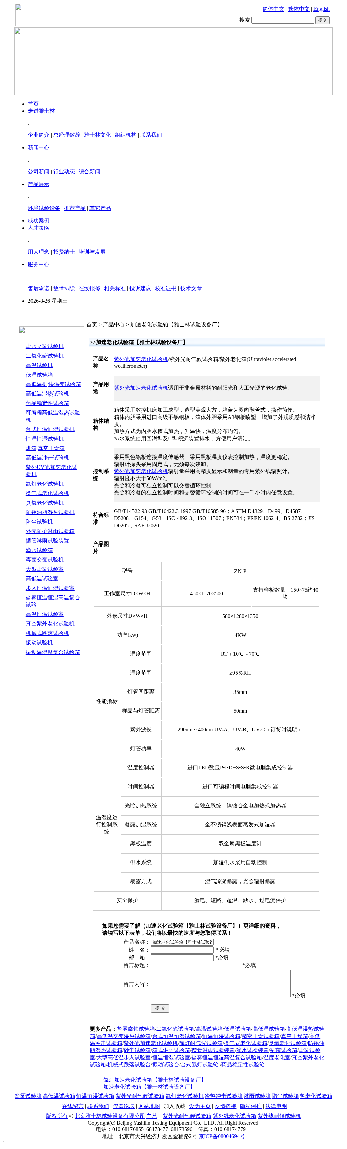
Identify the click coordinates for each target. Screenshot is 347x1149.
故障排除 (64, 288)
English (321, 9)
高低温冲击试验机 (47, 458)
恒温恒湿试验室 (171, 1057)
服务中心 (38, 264)
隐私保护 (251, 1106)
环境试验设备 (44, 208)
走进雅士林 (41, 111)
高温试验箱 (209, 1029)
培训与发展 (92, 252)
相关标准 (115, 288)
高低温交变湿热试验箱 (124, 1036)
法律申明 (276, 1106)
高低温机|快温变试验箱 (53, 384)
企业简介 (38, 135)
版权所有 (57, 1116)
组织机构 (126, 135)
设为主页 (200, 1106)
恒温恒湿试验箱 (221, 1036)
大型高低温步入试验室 (124, 1057)
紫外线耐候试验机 (279, 1116)
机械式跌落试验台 (129, 1064)
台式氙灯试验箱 (200, 1064)
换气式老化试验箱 (245, 1043)
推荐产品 (75, 208)
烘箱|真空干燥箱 (45, 448)
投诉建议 (140, 288)
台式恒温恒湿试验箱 (176, 1036)
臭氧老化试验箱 (288, 1043)
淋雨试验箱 (257, 1096)
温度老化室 (276, 1057)
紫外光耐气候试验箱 (140, 1096)
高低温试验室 (42, 578)
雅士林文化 (97, 135)
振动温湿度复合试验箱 (53, 652)
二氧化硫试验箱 (175, 1029)
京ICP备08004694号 (222, 1136)
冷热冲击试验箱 (224, 1096)
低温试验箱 (39, 375)
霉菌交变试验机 (45, 559)
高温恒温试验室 (45, 614)
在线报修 (89, 288)
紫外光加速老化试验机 (141, 359)
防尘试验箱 (285, 1096)
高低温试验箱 (268, 1029)
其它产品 (100, 208)
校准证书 (166, 288)
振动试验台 (165, 1064)
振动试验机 (39, 642)
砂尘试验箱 (137, 1050)
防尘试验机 (39, 522)
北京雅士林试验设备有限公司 (110, 1116)
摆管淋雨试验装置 (47, 541)
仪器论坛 (124, 1106)
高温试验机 (39, 365)
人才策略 (38, 228)
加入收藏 (174, 1106)
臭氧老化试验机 (45, 503)
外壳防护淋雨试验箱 (50, 531)
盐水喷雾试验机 (45, 346)
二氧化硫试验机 (45, 356)
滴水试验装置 (252, 1050)
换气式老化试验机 (47, 493)
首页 (33, 104)
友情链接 (225, 1106)
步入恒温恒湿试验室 (50, 588)
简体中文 (273, 9)
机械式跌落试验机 (47, 633)
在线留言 (73, 1106)
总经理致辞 (66, 135)
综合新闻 (89, 171)
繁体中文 (299, 9)
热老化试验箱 (316, 1096)
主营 (151, 1116)
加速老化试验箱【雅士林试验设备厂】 (149, 1087)
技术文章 (191, 288)
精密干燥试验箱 (261, 1036)
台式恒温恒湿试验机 (50, 429)
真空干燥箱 (294, 1036)
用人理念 (38, 252)
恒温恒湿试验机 (45, 439)
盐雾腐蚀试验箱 (136, 1029)
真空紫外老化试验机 (50, 623)
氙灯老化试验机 (45, 484)
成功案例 (38, 221)
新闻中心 (38, 147)
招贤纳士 (64, 252)
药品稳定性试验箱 (47, 403)
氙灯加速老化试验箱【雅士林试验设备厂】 (154, 1080)
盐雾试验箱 (28, 1096)
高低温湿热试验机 (47, 394)
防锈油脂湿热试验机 (50, 512)
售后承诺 (38, 288)
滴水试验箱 (39, 550)
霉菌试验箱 (283, 1050)
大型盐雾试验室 (45, 569)
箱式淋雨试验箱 (171, 1050)
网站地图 (149, 1106)
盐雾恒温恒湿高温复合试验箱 (226, 1057)
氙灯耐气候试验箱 (201, 1043)
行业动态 (64, 171)
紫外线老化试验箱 (234, 1116)
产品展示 (38, 184)
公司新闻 (38, 171)
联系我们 (151, 135)
